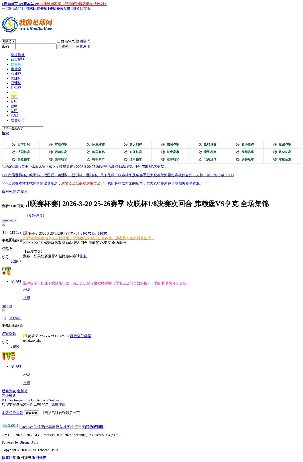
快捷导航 (18, 55)
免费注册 (83, 46)
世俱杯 (16, 87)
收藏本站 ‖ (28, 4)
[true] (3, 138)
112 (12, 232)
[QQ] (11, 427)
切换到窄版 (81, 8)
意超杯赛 (282, 144)
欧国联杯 (96, 152)
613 (18, 318)
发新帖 (22, 192)
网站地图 (63, 427)
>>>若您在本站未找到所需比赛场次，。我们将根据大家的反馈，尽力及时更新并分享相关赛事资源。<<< (105, 183)
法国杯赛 (21, 152)
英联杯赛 (58, 144)
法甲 (14, 111)
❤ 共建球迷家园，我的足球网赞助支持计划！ (71, 4)
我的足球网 (11, 167)
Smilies (54, 400)
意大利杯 (133, 144)
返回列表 (9, 192)
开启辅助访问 (12, 8)
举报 (26, 298)
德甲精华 (96, 159)
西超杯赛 (58, 152)
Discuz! (25, 442)
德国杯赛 (170, 144)
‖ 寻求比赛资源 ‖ (36, 8)
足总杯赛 (282, 152)
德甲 (14, 106)
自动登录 (68, 41)
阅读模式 (100, 233)
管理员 (7, 249)
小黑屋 (50, 427)
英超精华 (21, 159)
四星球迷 (9, 334)
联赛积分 (18, 120)
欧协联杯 (245, 144)
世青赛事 (170, 152)
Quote (35, 400)
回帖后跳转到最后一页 (62, 413)
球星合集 (282, 159)
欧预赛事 (245, 152)
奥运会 (16, 69)
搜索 (5, 133)
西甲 (14, 97)
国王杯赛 (96, 144)
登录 (45, 404)
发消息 (16, 281)
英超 (14, 92)
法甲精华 (133, 159)
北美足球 (207, 159)
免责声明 (78, 427)
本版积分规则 (12, 413)
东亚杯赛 (133, 152)
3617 (12, 318)
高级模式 (9, 396)
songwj (7, 306)
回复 (83, 256)
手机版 (38, 427)
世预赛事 (207, 152)
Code (44, 400)
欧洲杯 (16, 73)
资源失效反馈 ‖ (61, 8)
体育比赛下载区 (43, 167)
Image (18, 400)
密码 (5, 46)
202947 (16, 261)
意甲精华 (170, 159)
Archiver (26, 427)
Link (27, 400)
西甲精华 (58, 159)
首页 (18, 59)
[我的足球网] (27, 31)
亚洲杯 (16, 83)
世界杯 (16, 64)
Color (9, 400)
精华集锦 (66, 167)
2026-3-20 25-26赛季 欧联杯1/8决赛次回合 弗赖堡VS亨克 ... (121, 167)
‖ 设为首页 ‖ (11, 4)
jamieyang (9, 220)
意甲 (14, 101)
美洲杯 (16, 78)
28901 (15, 346)
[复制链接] (35, 216)
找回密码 (83, 41)
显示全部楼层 (80, 233)
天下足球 (21, 144)
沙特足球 (245, 159)
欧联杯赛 (207, 144)
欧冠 (14, 115)
